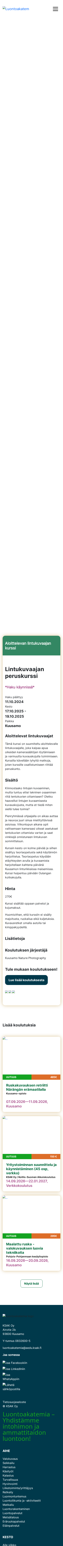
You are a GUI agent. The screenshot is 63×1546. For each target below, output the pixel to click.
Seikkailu (8, 1463)
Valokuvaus (10, 1458)
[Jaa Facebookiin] (15, 1362)
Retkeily (8, 1492)
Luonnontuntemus (14, 1496)
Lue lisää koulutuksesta (26, 980)
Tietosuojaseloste (14, 1402)
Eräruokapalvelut (14, 1521)
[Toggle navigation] (55, 8)
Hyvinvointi (10, 1484)
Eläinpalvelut (11, 1525)
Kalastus (8, 1475)
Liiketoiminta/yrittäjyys (18, 1488)
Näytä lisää (31, 1283)
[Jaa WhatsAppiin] (15, 1377)
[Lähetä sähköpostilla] (15, 1387)
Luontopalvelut (12, 1513)
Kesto (8, 1537)
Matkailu (8, 1504)
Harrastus (9, 1467)
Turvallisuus (10, 1479)
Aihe (6, 1451)
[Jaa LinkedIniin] (14, 1369)
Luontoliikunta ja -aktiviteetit (22, 1500)
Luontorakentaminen (16, 1509)
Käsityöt (8, 1471)
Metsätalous (11, 1517)
